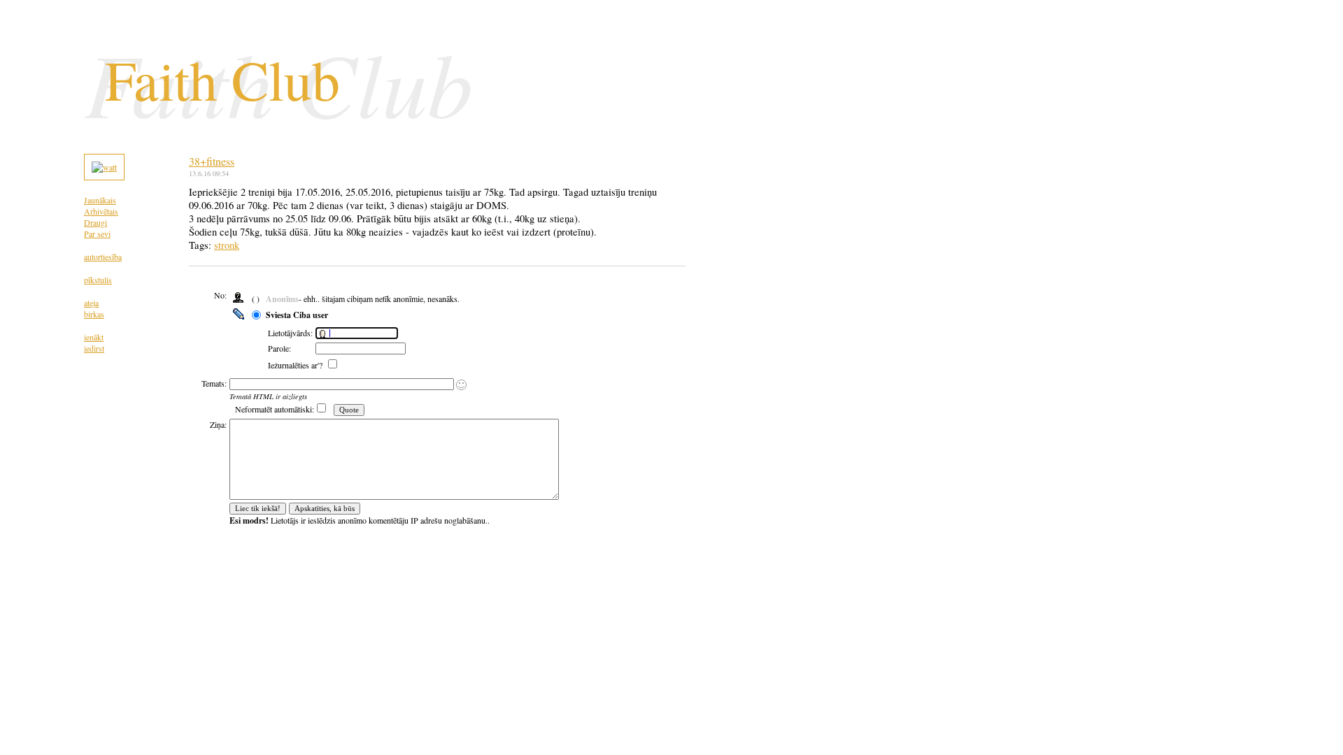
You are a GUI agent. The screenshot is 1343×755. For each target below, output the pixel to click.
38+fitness (211, 161)
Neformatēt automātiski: (274, 409)
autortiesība (103, 256)
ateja (91, 302)
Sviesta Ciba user (297, 315)
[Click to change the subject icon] (461, 385)
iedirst (94, 348)
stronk (226, 245)
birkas (94, 313)
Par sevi (97, 233)
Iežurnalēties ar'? (296, 365)
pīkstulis (98, 279)
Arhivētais (101, 211)
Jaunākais (100, 200)
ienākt (94, 337)
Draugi (95, 222)
